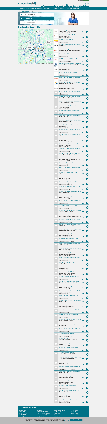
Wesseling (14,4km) (23, 413)
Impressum (27, 421)
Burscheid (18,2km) (23, 414)
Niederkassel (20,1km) (75, 414)
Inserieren (86, 0)
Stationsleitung (76, 8)
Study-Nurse (69, 8)
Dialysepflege (56, 8)
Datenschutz (66, 420)
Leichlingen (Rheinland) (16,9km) (43, 413)
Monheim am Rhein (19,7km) (59, 414)
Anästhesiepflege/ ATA (48, 8)
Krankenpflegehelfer (39, 8)
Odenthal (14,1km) (75, 411)
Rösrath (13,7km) (57, 411)
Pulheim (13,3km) (22, 411)
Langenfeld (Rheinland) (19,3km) (43, 414)
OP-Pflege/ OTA (63, 8)
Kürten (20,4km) (22, 416)
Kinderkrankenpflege (30, 8)
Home (19, 11)
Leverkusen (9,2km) (23, 410)
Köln (32, 11)
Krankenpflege (22, 8)
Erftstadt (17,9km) (74, 413)
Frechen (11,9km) (74, 410)
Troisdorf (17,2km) (57, 413)
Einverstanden (76, 419)
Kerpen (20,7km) (57, 416)
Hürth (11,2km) (39, 410)
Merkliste (87, 3)
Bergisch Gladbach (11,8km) (59, 410)
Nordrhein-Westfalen (26, 11)
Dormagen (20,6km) (40, 416)
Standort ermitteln (27, 18)
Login (81, 0)
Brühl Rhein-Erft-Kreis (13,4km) (43, 411)
